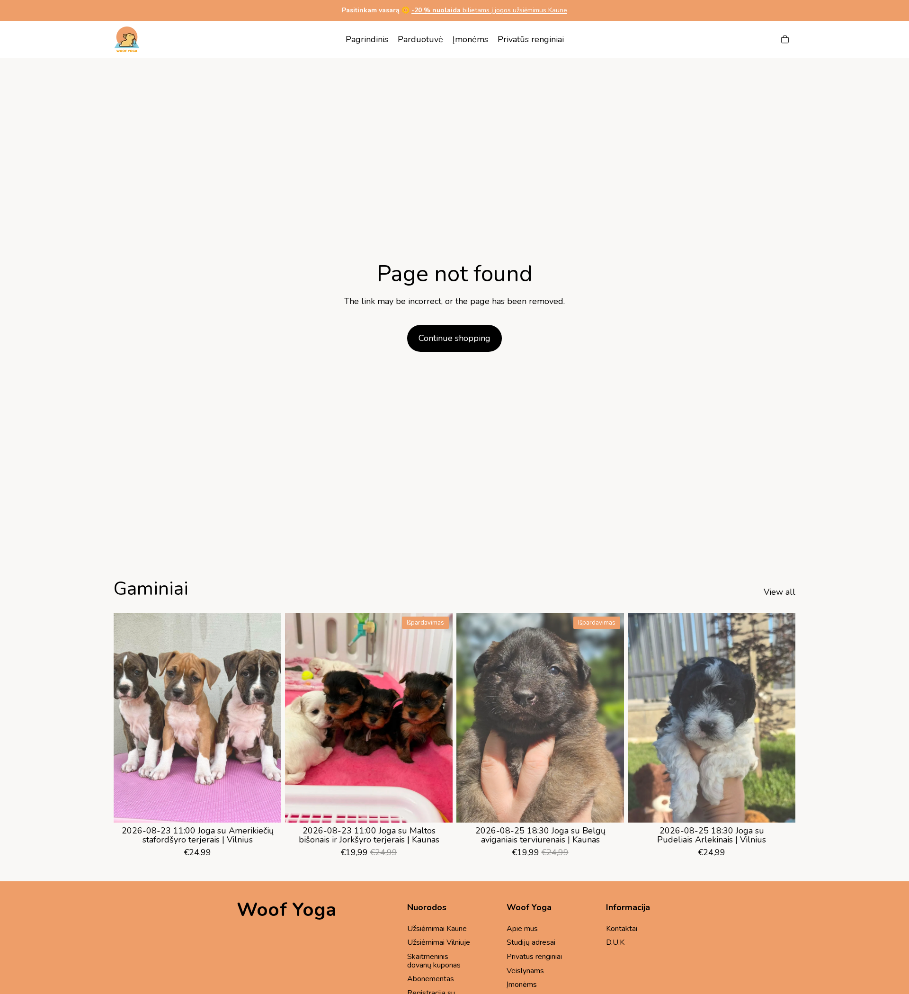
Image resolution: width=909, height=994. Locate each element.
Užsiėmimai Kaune (437, 928)
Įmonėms (522, 984)
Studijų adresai (531, 942)
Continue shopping (454, 338)
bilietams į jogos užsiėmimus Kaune (489, 10)
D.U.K (615, 942)
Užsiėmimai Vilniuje (438, 942)
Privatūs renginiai (534, 956)
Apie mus (522, 928)
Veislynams (525, 971)
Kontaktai (621, 928)
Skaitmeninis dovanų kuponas (434, 960)
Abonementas (430, 979)
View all (779, 592)
